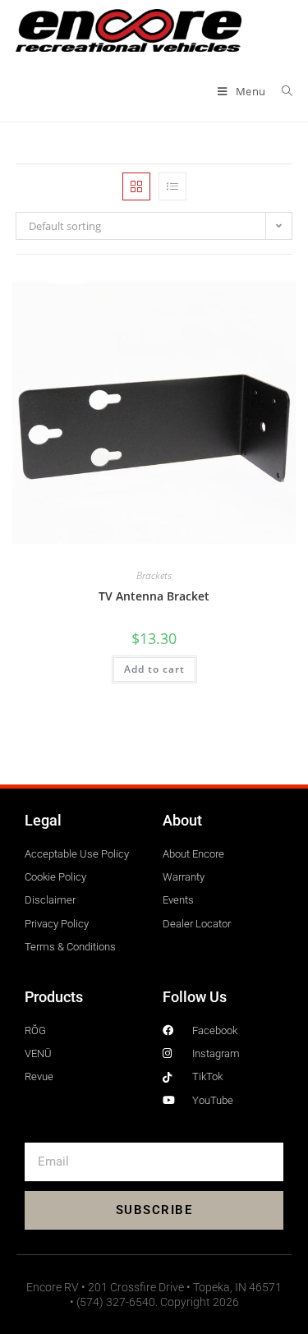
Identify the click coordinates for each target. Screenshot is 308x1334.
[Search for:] (281, 91)
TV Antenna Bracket (154, 596)
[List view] (172, 186)
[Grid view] (136, 186)
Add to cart (154, 669)
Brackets (154, 575)
